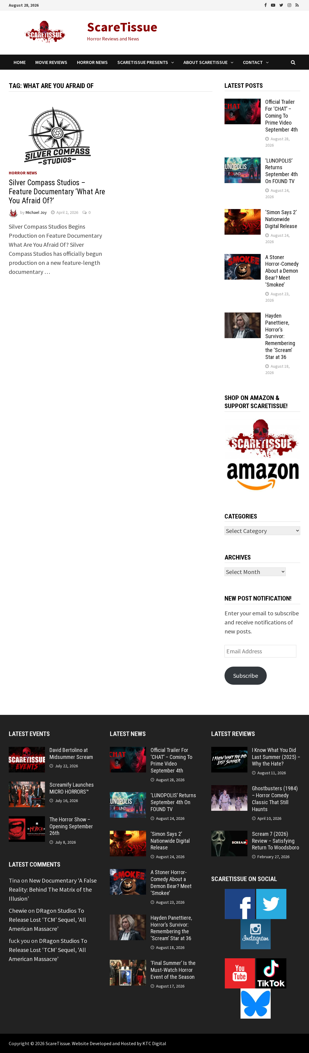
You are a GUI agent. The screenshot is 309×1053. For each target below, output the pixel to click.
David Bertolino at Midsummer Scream (71, 753)
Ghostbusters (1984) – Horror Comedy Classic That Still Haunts (275, 798)
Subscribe (245, 675)
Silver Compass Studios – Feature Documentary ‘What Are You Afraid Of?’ (57, 191)
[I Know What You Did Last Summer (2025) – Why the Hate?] (229, 751)
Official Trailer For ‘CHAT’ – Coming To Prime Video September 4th (281, 115)
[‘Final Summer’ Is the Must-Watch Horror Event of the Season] (128, 964)
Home (20, 62)
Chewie (18, 910)
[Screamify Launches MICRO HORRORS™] (27, 786)
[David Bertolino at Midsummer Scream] (27, 751)
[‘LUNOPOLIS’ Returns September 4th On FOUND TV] (243, 162)
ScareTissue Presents (142, 62)
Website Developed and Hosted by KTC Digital (119, 1043)
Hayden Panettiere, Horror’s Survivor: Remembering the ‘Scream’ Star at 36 (280, 336)
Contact (253, 62)
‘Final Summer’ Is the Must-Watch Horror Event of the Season (173, 970)
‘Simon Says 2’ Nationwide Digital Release (281, 219)
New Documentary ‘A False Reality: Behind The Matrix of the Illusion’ (53, 889)
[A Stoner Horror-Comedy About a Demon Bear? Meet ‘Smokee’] (243, 258)
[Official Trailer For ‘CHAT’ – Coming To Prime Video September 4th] (243, 103)
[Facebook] (266, 4)
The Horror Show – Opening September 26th (71, 826)
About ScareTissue (205, 62)
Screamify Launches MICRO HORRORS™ (71, 788)
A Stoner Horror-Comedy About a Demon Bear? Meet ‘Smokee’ (282, 271)
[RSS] (297, 4)
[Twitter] (282, 4)
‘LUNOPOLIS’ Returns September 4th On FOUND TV (281, 171)
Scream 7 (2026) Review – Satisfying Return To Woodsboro (275, 841)
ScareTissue (122, 26)
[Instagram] (290, 4)
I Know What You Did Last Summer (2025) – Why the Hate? (276, 757)
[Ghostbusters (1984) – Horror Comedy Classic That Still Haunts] (229, 789)
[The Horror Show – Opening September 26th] (27, 820)
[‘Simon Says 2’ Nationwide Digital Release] (243, 213)
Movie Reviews (51, 62)
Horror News (92, 62)
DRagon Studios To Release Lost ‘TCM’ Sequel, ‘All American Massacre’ (47, 919)
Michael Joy (36, 212)
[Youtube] (273, 4)
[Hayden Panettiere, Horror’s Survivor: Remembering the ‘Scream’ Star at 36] (243, 317)
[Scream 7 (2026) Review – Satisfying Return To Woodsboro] (229, 835)
